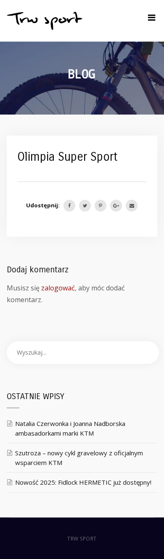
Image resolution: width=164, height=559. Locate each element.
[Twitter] (85, 206)
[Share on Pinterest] (100, 206)
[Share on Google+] (116, 206)
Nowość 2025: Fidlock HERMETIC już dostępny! (83, 482)
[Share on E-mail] (132, 206)
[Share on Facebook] (69, 206)
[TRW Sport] (44, 21)
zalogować (58, 288)
